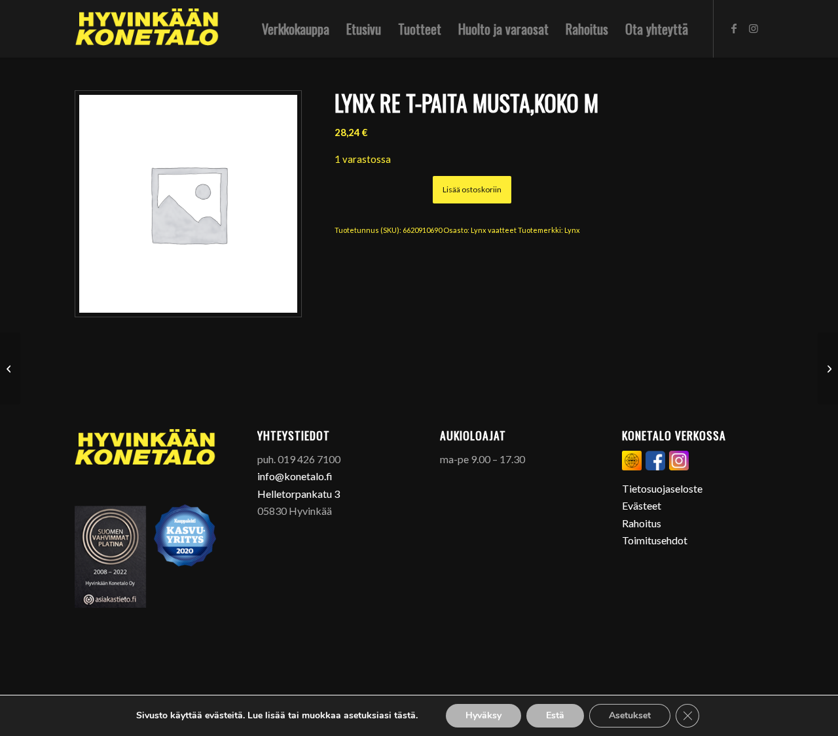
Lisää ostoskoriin (472, 189)
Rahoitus (641, 523)
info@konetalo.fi (295, 476)
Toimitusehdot (654, 540)
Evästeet (641, 505)
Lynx (572, 230)
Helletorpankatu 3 (298, 493)
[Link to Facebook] (734, 28)
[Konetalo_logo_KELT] (147, 29)
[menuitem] (295, 29)
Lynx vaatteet (494, 230)
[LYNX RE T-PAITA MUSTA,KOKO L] (10, 368)
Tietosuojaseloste (662, 488)
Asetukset (630, 715)
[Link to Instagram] (753, 28)
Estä (555, 715)
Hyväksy (483, 715)
